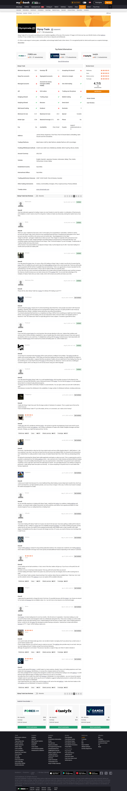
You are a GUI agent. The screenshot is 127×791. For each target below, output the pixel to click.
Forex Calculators (19, 759)
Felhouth (27, 513)
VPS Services (51, 743)
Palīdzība (100, 739)
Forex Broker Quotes (70, 739)
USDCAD (43, 789)
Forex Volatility (18, 748)
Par (99, 744)
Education (79, 10)
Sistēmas (63, 7)
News (55, 789)
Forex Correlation (19, 750)
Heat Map (47, 10)
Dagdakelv (27, 472)
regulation (56, 525)
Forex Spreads (68, 737)
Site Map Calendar (43, 772)
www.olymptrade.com (42, 189)
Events (56, 788)
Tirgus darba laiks (19, 741)
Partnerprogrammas (53, 748)
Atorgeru (27, 587)
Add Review (97, 91)
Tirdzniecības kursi (53, 761)
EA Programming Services (54, 746)
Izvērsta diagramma (87, 748)
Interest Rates (71, 10)
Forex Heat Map (19, 761)
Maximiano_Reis (29, 280)
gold (22, 425)
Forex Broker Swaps (70, 741)
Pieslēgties (98, 2)
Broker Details (91, 98)
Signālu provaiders (53, 744)
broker (29, 263)
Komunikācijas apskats (37, 748)
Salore (26, 632)
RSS (82, 743)
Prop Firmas (96, 7)
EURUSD (32, 787)
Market (56, 7)
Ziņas (76, 7)
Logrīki (83, 737)
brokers (29, 671)
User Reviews (90, 102)
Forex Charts (35, 746)
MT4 (41, 624)
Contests (86, 10)
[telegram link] (110, 773)
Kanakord (27, 369)
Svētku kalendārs (19, 744)
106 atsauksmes (97, 86)
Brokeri (89, 7)
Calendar (18, 10)
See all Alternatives (63, 61)
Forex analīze (18, 754)
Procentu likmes (19, 743)
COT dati (17, 756)
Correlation (41, 10)
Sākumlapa (19, 7)
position (53, 272)
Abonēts (41, 196)
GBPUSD (43, 787)
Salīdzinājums (68, 760)
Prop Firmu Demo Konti (71, 758)
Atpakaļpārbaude (37, 7)
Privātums (26, 772)
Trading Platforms (52, 754)
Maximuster (28, 201)
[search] (111, 6)
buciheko (27, 345)
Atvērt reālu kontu (31, 727)
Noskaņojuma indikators (38, 750)
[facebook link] (101, 773)
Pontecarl (27, 322)
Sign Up (108, 2)
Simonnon (27, 439)
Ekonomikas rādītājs (20, 763)
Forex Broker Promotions (71, 744)
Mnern (26, 606)
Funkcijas (84, 739)
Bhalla (26, 222)
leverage (29, 600)
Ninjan (26, 660)
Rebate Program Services (54, 752)
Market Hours (56, 10)
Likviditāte (17, 758)
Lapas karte (33, 773)
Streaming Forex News (20, 752)
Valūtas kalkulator (19, 765)
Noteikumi (18, 772)
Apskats (82, 7)
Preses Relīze (68, 746)
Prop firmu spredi (69, 756)
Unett (26, 557)
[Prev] (65, 196)
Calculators (26, 10)
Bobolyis (27, 537)
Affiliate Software (86, 746)
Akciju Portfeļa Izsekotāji (54, 763)
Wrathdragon (28, 297)
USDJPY (32, 789)
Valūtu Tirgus (18, 746)
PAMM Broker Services (53, 750)
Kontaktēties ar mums (104, 741)
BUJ (99, 737)
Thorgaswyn (28, 394)
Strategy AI (49, 7)
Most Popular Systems (37, 741)
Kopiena (70, 7)
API (82, 741)
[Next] (81, 196)
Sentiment (33, 10)
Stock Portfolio (85, 744)
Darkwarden (28, 416)
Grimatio (27, 252)
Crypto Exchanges (52, 759)
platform (103, 35)
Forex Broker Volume (70, 743)
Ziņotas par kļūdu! (102, 743)
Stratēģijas (34, 743)
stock (27, 314)
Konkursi (34, 744)
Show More (21, 42)
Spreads (63, 10)
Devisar (27, 492)
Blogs (99, 746)
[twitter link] (106, 773)
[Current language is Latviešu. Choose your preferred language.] (89, 2)
